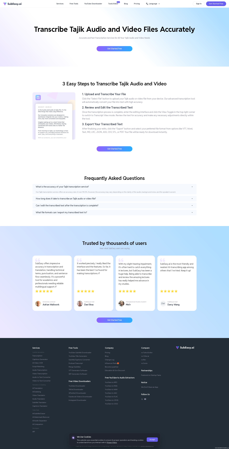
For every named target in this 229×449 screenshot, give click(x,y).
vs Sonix (144, 363)
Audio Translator (38, 399)
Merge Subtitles (75, 367)
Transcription (37, 356)
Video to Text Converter (41, 381)
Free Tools (74, 4)
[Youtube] (145, 399)
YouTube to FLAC (111, 397)
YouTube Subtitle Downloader (80, 352)
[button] (153, 4)
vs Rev (143, 360)
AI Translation (37, 388)
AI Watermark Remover (40, 417)
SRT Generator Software (78, 374)
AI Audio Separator (39, 421)
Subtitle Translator (39, 402)
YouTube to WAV (111, 389)
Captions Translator (39, 406)
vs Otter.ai (145, 356)
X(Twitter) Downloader (77, 393)
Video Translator (38, 395)
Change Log (109, 360)
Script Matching (38, 366)
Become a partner (111, 367)
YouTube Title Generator (78, 356)
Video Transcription (39, 374)
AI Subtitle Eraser (38, 413)
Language (153, 4)
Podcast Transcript (76, 363)
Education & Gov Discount (115, 370)
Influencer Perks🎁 (112, 363)
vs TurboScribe (146, 352)
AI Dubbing (36, 392)
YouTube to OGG (111, 404)
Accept (152, 440)
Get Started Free (216, 4)
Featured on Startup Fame (151, 375)
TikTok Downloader (76, 389)
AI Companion (37, 424)
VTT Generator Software (78, 370)
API (33, 432)
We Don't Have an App (149, 387)
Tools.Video (113, 3)
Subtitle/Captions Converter (79, 360)
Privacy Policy (112, 442)
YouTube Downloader (93, 4)
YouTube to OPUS (111, 400)
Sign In (198, 4)
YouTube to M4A (111, 386)
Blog (126, 4)
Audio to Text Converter (41, 377)
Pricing (137, 4)
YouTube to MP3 (111, 382)
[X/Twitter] (142, 399)
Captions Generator (40, 359)
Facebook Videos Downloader (80, 397)
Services (59, 4)
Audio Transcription (39, 370)
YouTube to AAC (111, 393)
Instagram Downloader (77, 400)
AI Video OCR (37, 363)
